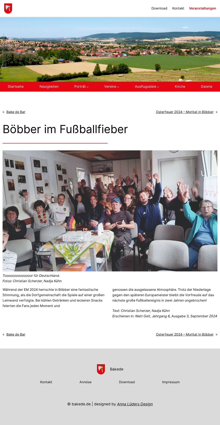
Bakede (116, 369)
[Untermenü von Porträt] (88, 87)
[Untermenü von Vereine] (118, 87)
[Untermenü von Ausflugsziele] (158, 87)
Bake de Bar (15, 112)
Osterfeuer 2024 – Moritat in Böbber (185, 112)
